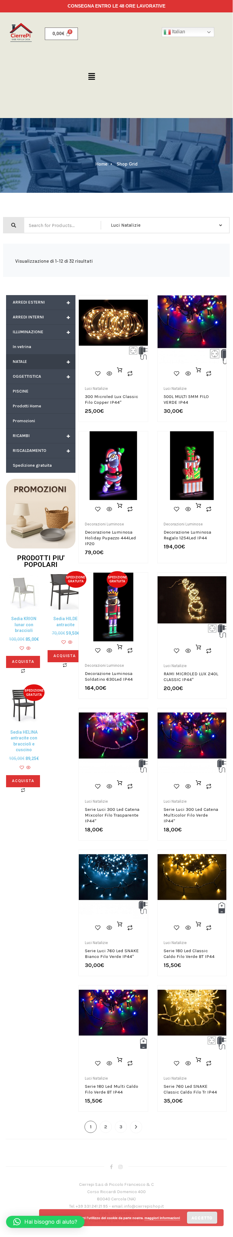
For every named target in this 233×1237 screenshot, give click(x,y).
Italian (178, 31)
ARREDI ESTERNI (41, 302)
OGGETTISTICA (41, 376)
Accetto (202, 1217)
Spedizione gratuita (32, 465)
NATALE (41, 361)
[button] (91, 77)
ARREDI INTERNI (41, 317)
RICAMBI (41, 435)
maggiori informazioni (162, 1218)
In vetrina (22, 346)
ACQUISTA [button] (23, 662)
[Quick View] (28, 648)
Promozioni (24, 420)
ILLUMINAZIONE (41, 331)
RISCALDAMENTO (41, 450)
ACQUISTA (120, 509)
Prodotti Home (27, 406)
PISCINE (20, 391)
